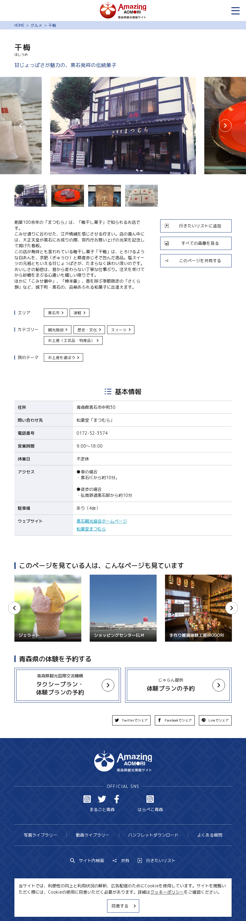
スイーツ (119, 330)
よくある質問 (209, 835)
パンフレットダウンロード (153, 835)
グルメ (36, 25)
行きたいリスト (161, 861)
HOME (19, 25)
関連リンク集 (178, 905)
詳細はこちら (27, 577)
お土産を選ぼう (61, 357)
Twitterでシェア (135, 720)
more (20, 670)
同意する (120, 906)
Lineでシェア (218, 720)
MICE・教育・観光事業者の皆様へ (87, 905)
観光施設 (56, 330)
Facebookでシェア (178, 720)
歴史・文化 (87, 330)
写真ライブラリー (40, 835)
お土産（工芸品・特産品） (71, 340)
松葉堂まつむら (91, 529)
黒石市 (54, 312)
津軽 (77, 312)
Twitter (102, 799)
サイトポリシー (143, 905)
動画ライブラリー (93, 835)
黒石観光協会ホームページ (101, 521)
